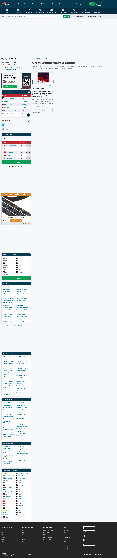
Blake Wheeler (17, 68)
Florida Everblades (7, 414)
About (65, 532)
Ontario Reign (20, 363)
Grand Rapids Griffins (8, 379)
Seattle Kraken (20, 303)
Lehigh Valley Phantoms (22, 357)
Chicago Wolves (7, 368)
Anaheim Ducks (7, 287)
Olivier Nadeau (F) (9, 98)
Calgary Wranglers (8, 363)
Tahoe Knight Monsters (22, 422)
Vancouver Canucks (21, 314)
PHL (20, 487)
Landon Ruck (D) (8, 101)
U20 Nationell (8, 478)
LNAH (20, 503)
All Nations (4, 541)
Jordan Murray (14, 65)
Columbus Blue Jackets (9, 303)
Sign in (99, 3)
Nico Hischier (10, 158)
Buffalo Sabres (7, 291)
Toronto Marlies (20, 386)
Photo (65, 539)
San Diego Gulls (20, 373)
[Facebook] (2, 59)
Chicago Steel (6, 450)
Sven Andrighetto (11, 145)
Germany (3, 539)
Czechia (24, 104)
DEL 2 (6, 508)
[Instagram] (9, 59)
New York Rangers (21, 291)
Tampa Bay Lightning (22, 307)
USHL (20, 258)
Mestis (7, 485)
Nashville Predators (8, 321)
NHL (6, 258)
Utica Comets (19, 390)
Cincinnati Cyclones (8, 412)
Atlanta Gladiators (8, 407)
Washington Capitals (21, 319)
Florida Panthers (7, 312)
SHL (23, 98)
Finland (3, 537)
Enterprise (67, 546)
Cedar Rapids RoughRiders (6, 447)
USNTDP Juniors (20, 460)
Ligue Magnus (22, 478)
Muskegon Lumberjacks (22, 449)
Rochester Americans (22, 368)
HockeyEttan (8, 480)
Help (65, 535)
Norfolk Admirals (20, 405)
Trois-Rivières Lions (21, 429)
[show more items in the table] (28, 115)
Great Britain (36, 58)
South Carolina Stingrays (20, 418)
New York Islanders (21, 289)
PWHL (20, 515)
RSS (65, 544)
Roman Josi (9, 155)
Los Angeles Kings (8, 314)
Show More (16, 162)
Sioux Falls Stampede (22, 456)
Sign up (92, 3)
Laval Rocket (6, 394)
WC (6, 512)
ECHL (6, 263)
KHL (20, 263)
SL (5, 503)
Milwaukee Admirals (21, 361)
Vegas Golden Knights (22, 316)
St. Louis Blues (20, 305)
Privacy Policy (67, 537)
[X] (6, 59)
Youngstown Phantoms (22, 465)
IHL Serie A (21, 476)
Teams (26, 4)
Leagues (35, 4)
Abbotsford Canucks (8, 357)
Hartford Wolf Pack (8, 383)
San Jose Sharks (20, 300)
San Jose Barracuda (21, 375)
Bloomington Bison (8, 409)
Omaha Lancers (20, 451)
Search (66, 16)
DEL (6, 505)
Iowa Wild (5, 392)
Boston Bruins (7, 289)
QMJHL (7, 274)
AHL (6, 260)
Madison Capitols (20, 446)
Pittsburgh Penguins (21, 298)
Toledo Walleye (20, 424)
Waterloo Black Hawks (22, 462)
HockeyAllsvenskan (10, 476)
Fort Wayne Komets (8, 416)
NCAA (6, 267)
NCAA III (21, 501)
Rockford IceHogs (21, 370)
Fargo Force (6, 459)
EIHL (23, 110)
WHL (6, 270)
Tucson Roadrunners (22, 388)
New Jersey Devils (21, 287)
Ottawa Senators (20, 293)
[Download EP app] (16, 81)
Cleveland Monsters (8, 370)
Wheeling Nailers (20, 433)
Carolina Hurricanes (8, 296)
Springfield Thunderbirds (20, 378)
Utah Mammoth (20, 312)
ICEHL (6, 517)
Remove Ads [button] (57, 22)
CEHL (20, 482)
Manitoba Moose (20, 359)
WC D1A (7, 515)
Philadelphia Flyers (21, 296)
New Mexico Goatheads (22, 403)
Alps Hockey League (24, 473)
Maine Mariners (7, 436)
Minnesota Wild (7, 316)
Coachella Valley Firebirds (7, 373)
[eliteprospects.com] (6, 4)
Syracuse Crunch (20, 381)
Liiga (20, 267)
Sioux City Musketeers (22, 453)
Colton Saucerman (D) (10, 110)
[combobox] (35, 16)
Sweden (3, 530)
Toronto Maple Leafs (21, 310)
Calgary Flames (7, 293)
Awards (70, 4)
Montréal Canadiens (8, 319)
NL (19, 270)
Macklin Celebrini (11, 149)
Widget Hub (67, 530)
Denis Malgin (10, 152)
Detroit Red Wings (8, 307)
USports (21, 505)
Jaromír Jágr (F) (8, 104)
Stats (19, 4)
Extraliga (21, 272)
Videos (43, 4)
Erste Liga (21, 485)
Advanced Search (95, 16)
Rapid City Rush (20, 409)
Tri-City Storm (20, 458)
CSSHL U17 (24, 101)
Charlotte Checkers (8, 366)
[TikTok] (15, 59)
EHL (6, 489)
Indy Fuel (5, 427)
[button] (96, 11)
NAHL (20, 260)
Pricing (78, 4)
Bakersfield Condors (8, 359)
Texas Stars (19, 383)
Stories (61, 4)
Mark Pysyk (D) (8, 107)
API (65, 541)
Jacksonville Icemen (8, 429)
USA (2, 535)
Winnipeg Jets (20, 321)
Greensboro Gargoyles (9, 419)
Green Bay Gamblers (8, 461)
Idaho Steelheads (7, 425)
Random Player (79, 16)
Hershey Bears (7, 389)
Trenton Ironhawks (21, 426)
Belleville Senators (8, 361)
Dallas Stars (6, 305)
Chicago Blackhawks (8, 298)
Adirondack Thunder (8, 403)
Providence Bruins (21, 366)
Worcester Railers (21, 438)
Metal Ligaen (8, 487)
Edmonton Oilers (7, 310)
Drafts (51, 4)
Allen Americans (7, 405)
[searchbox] (35, 16)
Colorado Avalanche (8, 300)
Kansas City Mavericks (9, 434)
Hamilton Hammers (8, 381)
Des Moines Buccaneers (9, 453)
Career (66, 548)
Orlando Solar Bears (21, 407)
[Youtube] (12, 59)
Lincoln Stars (6, 463)
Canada (3, 532)
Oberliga (7, 510)
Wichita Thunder (20, 436)
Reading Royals (20, 412)
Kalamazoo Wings (7, 432)
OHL (6, 272)
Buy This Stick (15, 220)
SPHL (6, 265)
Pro (86, 4)
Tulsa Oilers (19, 431)
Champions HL (9, 492)
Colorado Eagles (7, 376)
